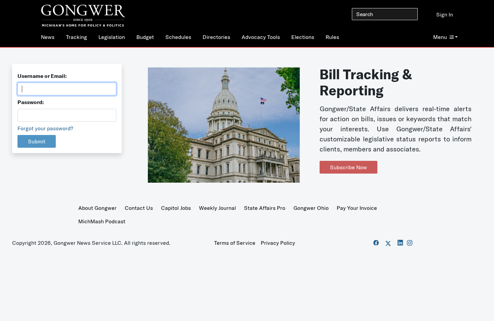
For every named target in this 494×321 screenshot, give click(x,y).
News (47, 37)
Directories (216, 37)
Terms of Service (234, 242)
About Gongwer (97, 207)
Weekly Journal (217, 207)
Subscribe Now (348, 167)
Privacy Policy (278, 242)
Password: (30, 102)
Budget (145, 37)
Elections (302, 37)
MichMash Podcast (101, 221)
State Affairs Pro (264, 207)
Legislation (111, 37)
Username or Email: (42, 76)
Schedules (178, 37)
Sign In (444, 14)
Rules (332, 37)
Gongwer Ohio (311, 207)
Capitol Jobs (176, 207)
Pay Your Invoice (357, 207)
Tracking (76, 37)
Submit (36, 141)
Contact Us (139, 207)
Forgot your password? (45, 128)
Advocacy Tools (261, 37)
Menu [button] (440, 37)
